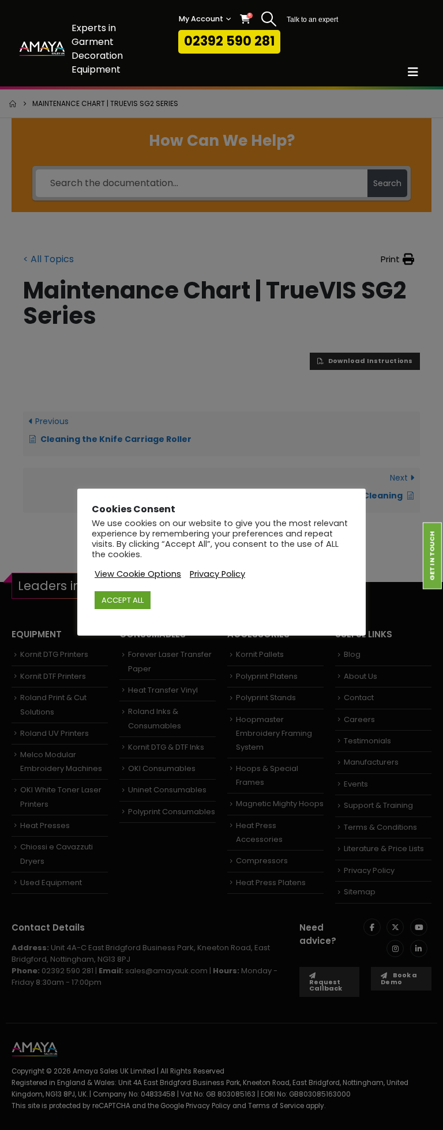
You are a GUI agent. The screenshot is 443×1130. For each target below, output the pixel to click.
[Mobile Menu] (417, 72)
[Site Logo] (42, 48)
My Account (201, 19)
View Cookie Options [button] (138, 574)
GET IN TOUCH (432, 555)
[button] (268, 19)
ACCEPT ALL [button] (123, 600)
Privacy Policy (217, 574)
